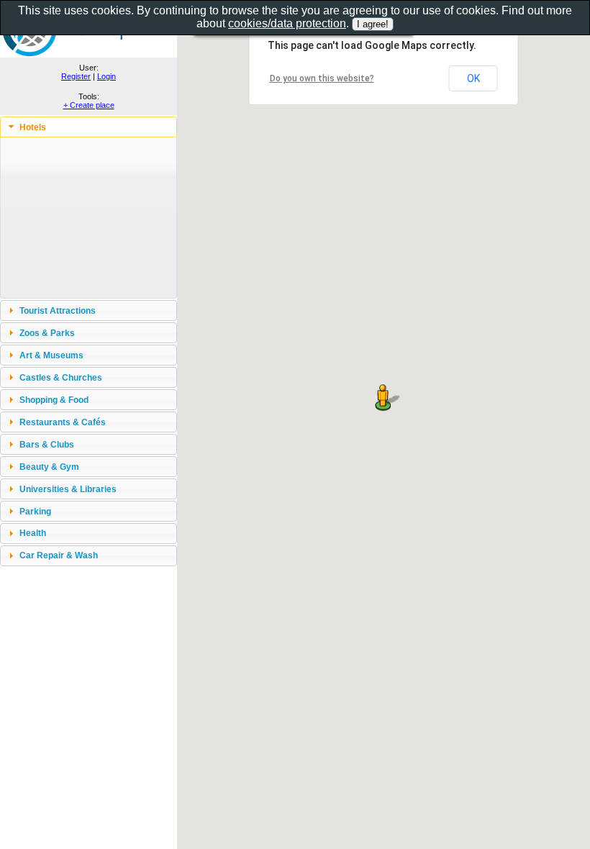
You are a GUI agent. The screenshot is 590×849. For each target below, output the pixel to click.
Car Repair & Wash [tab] (58, 555)
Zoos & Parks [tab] (47, 332)
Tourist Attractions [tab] (57, 310)
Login (106, 76)
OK (473, 78)
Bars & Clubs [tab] (46, 444)
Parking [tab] (35, 511)
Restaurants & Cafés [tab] (62, 422)
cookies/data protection (287, 23)
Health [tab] (32, 532)
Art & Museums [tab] (51, 355)
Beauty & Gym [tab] (49, 466)
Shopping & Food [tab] (53, 399)
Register (76, 76)
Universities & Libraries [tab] (68, 489)
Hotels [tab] (32, 127)
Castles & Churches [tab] (60, 377)
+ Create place (88, 105)
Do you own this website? (322, 78)
